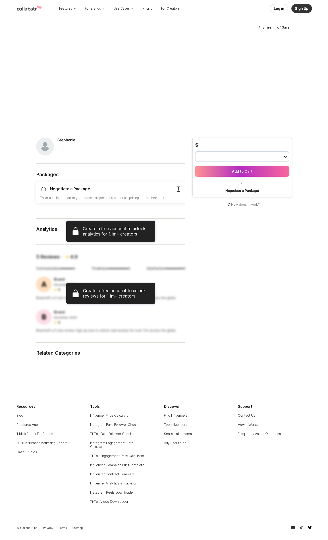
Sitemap (77, 528)
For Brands (93, 8)
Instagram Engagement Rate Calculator (112, 445)
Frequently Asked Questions (259, 434)
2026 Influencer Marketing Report (42, 443)
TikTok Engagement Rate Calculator (117, 456)
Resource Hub (27, 424)
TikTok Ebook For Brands (35, 434)
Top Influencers (175, 424)
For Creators (170, 8)
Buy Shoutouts (175, 443)
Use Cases (122, 8)
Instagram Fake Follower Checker (115, 424)
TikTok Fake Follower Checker (112, 434)
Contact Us (246, 415)
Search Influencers (178, 434)
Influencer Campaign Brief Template (117, 465)
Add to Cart (242, 171)
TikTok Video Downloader (109, 501)
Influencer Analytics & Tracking (113, 483)
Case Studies (27, 452)
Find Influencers (176, 415)
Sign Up (301, 8)
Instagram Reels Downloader (112, 492)
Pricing (148, 8)
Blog (20, 415)
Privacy (48, 528)
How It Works (248, 424)
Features (65, 8)
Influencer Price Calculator (110, 415)
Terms (62, 528)
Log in (279, 8)
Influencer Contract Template (112, 474)
